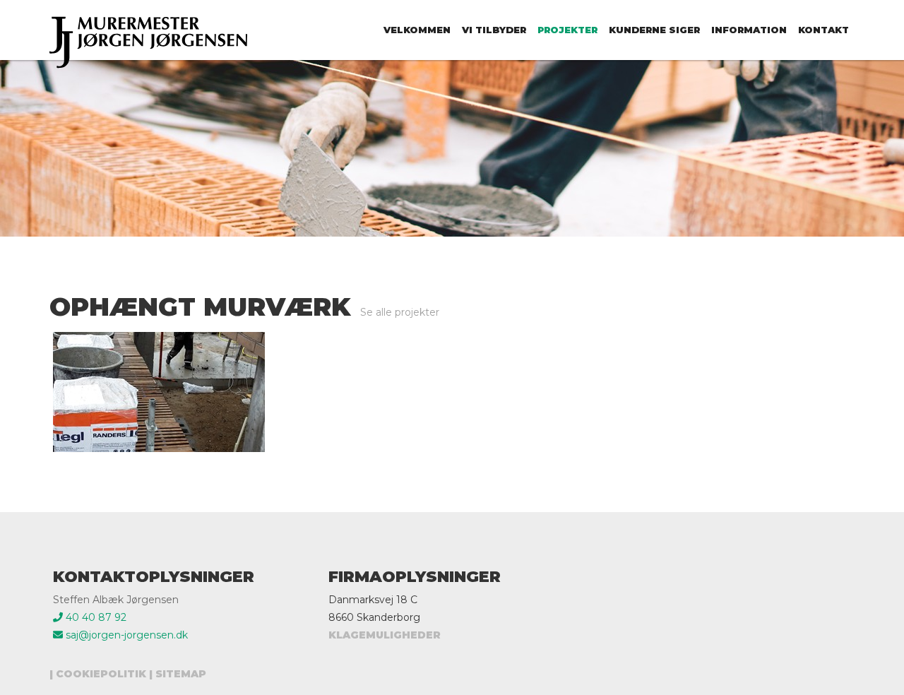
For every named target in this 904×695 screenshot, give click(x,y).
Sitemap (180, 673)
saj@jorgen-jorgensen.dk (125, 635)
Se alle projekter (399, 312)
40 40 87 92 (94, 617)
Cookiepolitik (101, 673)
